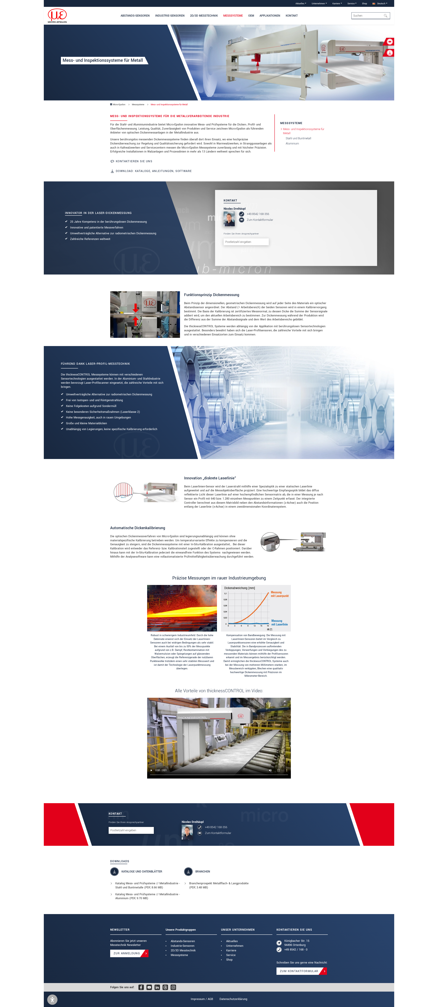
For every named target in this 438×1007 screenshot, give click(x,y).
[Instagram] (173, 987)
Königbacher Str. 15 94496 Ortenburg (296, 943)
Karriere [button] (336, 3)
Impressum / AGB (202, 999)
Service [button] (351, 3)
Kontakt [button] (292, 16)
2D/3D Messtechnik (183, 950)
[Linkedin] (157, 987)
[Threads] (165, 987)
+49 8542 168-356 (258, 214)
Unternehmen (234, 946)
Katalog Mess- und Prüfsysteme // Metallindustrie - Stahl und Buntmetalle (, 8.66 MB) (147, 885)
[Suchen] (386, 15)
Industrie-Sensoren (182, 946)
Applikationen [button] (270, 16)
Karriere (231, 950)
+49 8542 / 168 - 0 (295, 950)
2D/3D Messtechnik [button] (204, 16)
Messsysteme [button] (233, 16)
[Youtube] (149, 987)
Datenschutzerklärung (233, 999)
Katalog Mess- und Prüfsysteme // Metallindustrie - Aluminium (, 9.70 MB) (147, 896)
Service (231, 955)
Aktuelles (232, 941)
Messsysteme (179, 955)
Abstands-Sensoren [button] (135, 16)
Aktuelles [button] (299, 3)
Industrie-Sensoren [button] (170, 16)
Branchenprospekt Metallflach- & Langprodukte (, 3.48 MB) (219, 885)
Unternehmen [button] (318, 3)
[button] (52, 1000)
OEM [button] (251, 16)
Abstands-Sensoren (183, 941)
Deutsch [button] (381, 3)
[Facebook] (141, 987)
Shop (364, 3)
